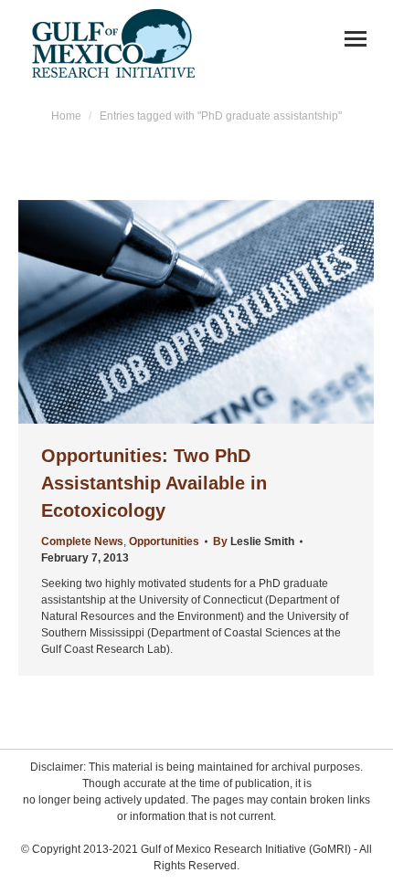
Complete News (82, 541)
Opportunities (164, 541)
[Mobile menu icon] (355, 39)
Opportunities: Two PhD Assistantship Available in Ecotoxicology (154, 483)
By (253, 541)
